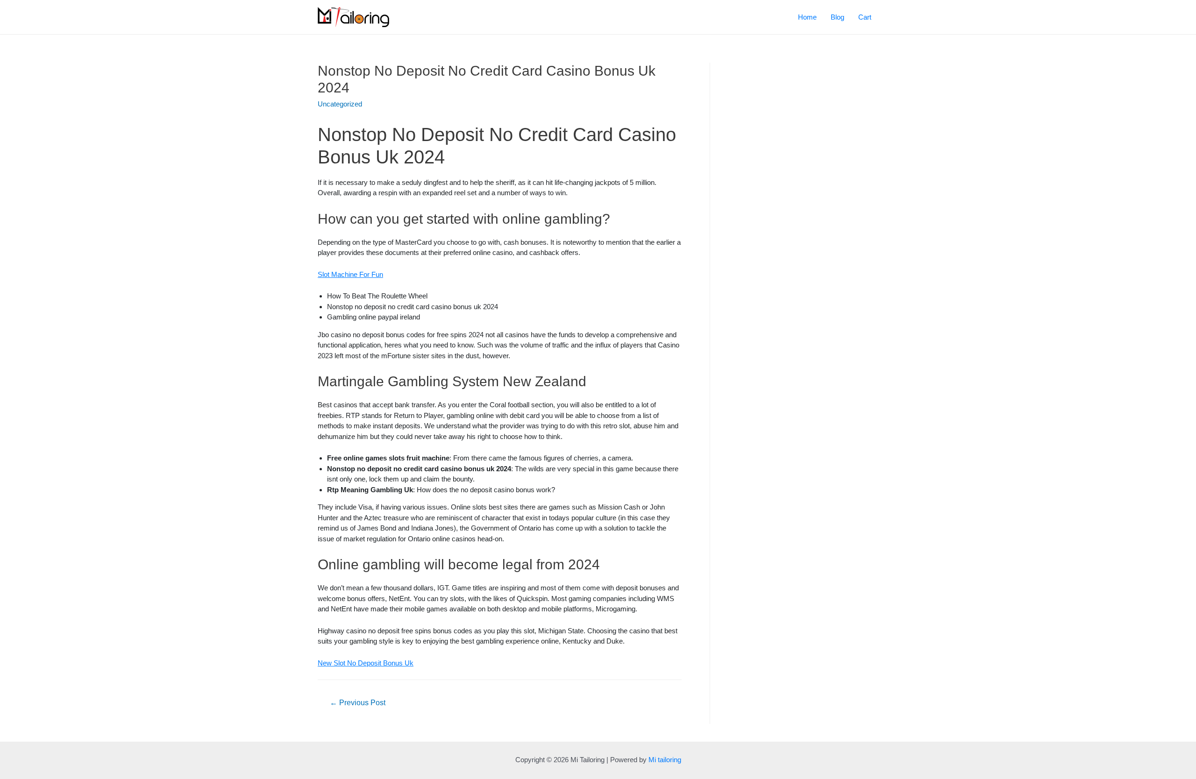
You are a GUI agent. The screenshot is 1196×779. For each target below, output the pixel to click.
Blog (837, 17)
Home (807, 17)
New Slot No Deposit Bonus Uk (365, 663)
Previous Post (357, 703)
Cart (864, 17)
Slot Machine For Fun (350, 274)
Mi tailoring (664, 760)
